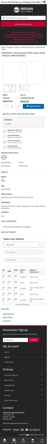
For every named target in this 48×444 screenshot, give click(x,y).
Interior (17, 47)
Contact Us (6, 321)
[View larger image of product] (9, 88)
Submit (33, 340)
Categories (10, 47)
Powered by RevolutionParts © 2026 (31, 435)
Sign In (6, 352)
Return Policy (7, 317)
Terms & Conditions (11, 375)
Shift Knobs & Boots (27, 47)
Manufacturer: (6, 162)
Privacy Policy (9, 390)
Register (7, 357)
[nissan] (23, 180)
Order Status (8, 362)
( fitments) (23, 304)
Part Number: (6, 166)
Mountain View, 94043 (26, 114)
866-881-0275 (7, 419)
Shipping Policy (8, 314)
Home (3, 47)
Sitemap (7, 395)
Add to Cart (35, 106)
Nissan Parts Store (10, 400)
